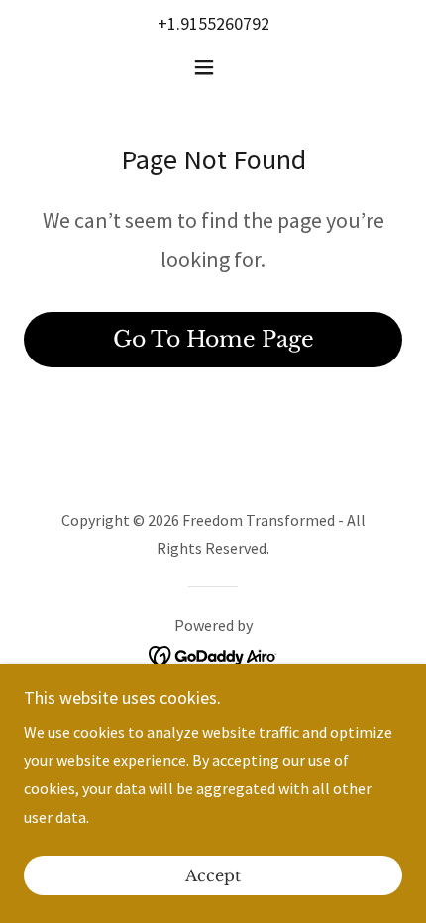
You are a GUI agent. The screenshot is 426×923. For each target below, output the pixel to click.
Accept (213, 875)
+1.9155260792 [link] (213, 23)
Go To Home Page (213, 339)
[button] (212, 67)
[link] (213, 654)
